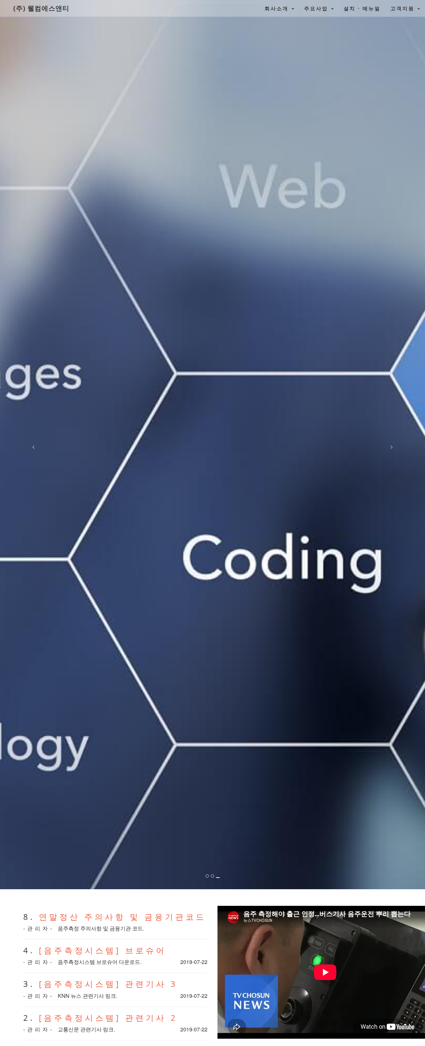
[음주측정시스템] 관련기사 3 (108, 983)
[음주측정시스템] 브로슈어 (102, 950)
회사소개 (278, 8)
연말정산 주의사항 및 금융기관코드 (122, 916)
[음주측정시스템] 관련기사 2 (108, 1017)
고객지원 (403, 8)
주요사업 (317, 8)
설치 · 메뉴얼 (362, 8)
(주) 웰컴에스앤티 (41, 8)
